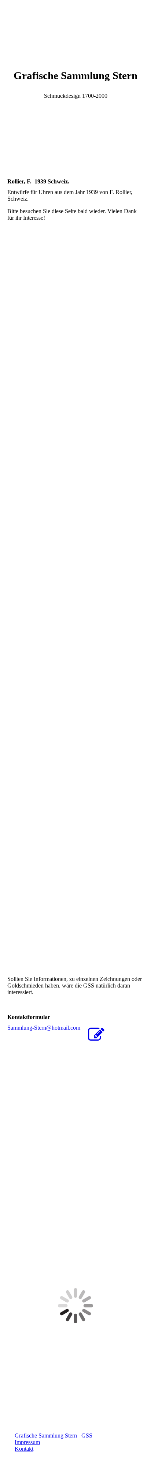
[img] (75, 27)
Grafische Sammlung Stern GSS (53, 1435)
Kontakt (24, 1449)
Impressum (27, 1442)
